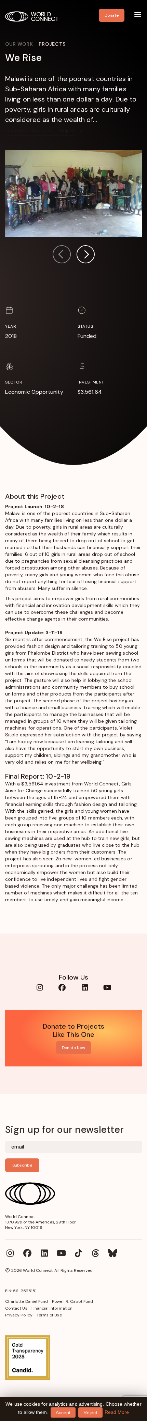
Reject (90, 1412)
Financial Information (51, 1308)
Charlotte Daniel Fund (26, 1301)
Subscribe (22, 1165)
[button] (85, 255)
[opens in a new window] (73, 1357)
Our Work (19, 44)
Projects (52, 44)
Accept (63, 1412)
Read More (117, 1412)
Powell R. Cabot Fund (72, 1301)
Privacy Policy (18, 1315)
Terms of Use (49, 1315)
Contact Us (16, 1308)
